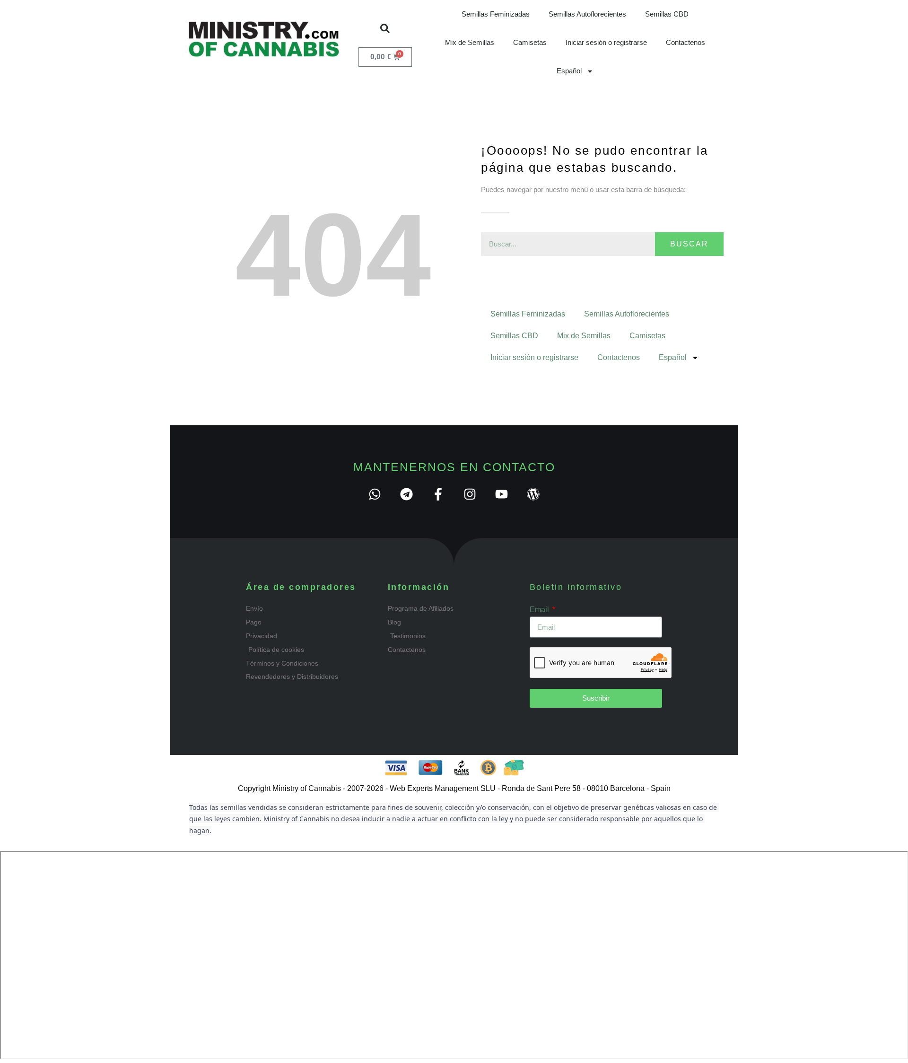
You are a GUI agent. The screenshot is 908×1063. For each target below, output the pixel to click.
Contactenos (685, 42)
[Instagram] (469, 494)
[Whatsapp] (374, 494)
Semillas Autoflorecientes (587, 14)
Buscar (689, 244)
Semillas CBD (667, 14)
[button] (384, 28)
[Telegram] (406, 494)
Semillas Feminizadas (496, 14)
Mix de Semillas (469, 42)
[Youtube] (501, 494)
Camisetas (530, 42)
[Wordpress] (533, 494)
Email (540, 610)
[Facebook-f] (438, 494)
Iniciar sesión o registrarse (606, 42)
